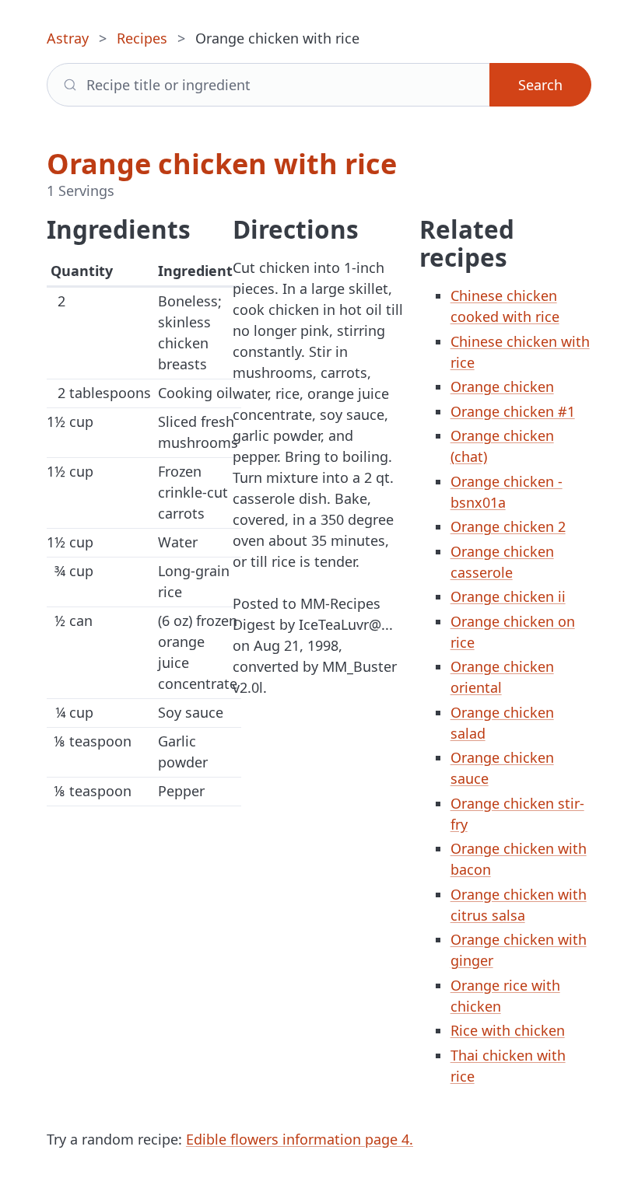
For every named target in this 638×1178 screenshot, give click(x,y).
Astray (68, 38)
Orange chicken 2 (508, 526)
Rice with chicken (507, 1030)
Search (540, 84)
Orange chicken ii (508, 596)
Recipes (142, 38)
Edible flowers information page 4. (299, 1139)
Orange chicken (502, 386)
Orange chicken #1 (512, 411)
